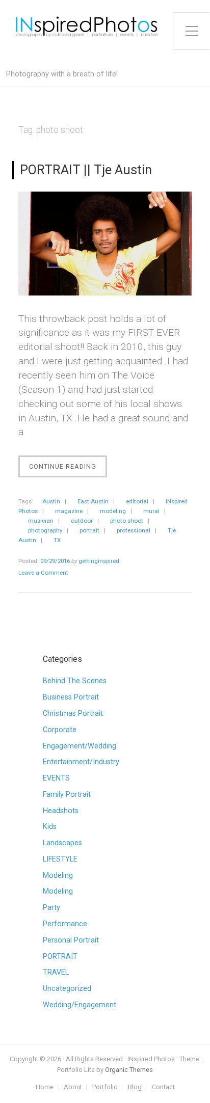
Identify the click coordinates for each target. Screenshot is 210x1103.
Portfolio (105, 1087)
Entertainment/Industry (81, 762)
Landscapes (62, 843)
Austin (51, 501)
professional (133, 530)
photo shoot (126, 520)
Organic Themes (129, 1069)
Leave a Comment (43, 572)
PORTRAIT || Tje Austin (86, 169)
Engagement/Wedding (79, 746)
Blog (135, 1087)
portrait (89, 530)
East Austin (93, 501)
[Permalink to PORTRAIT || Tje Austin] (105, 243)
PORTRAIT (60, 956)
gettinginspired (98, 560)
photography (45, 530)
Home (45, 1087)
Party (51, 907)
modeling (113, 511)
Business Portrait (71, 697)
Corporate (59, 729)
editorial (137, 501)
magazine (69, 511)
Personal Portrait (71, 940)
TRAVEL (56, 972)
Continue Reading (68, 469)
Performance (65, 924)
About (73, 1087)
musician (41, 520)
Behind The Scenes (75, 681)
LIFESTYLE (60, 859)
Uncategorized (67, 988)
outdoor (82, 520)
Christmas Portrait (73, 713)
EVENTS (56, 778)
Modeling (58, 875)
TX (57, 540)
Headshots (60, 810)
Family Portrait (67, 794)
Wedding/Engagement (79, 1005)
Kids (50, 826)
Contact (163, 1087)
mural (151, 511)
